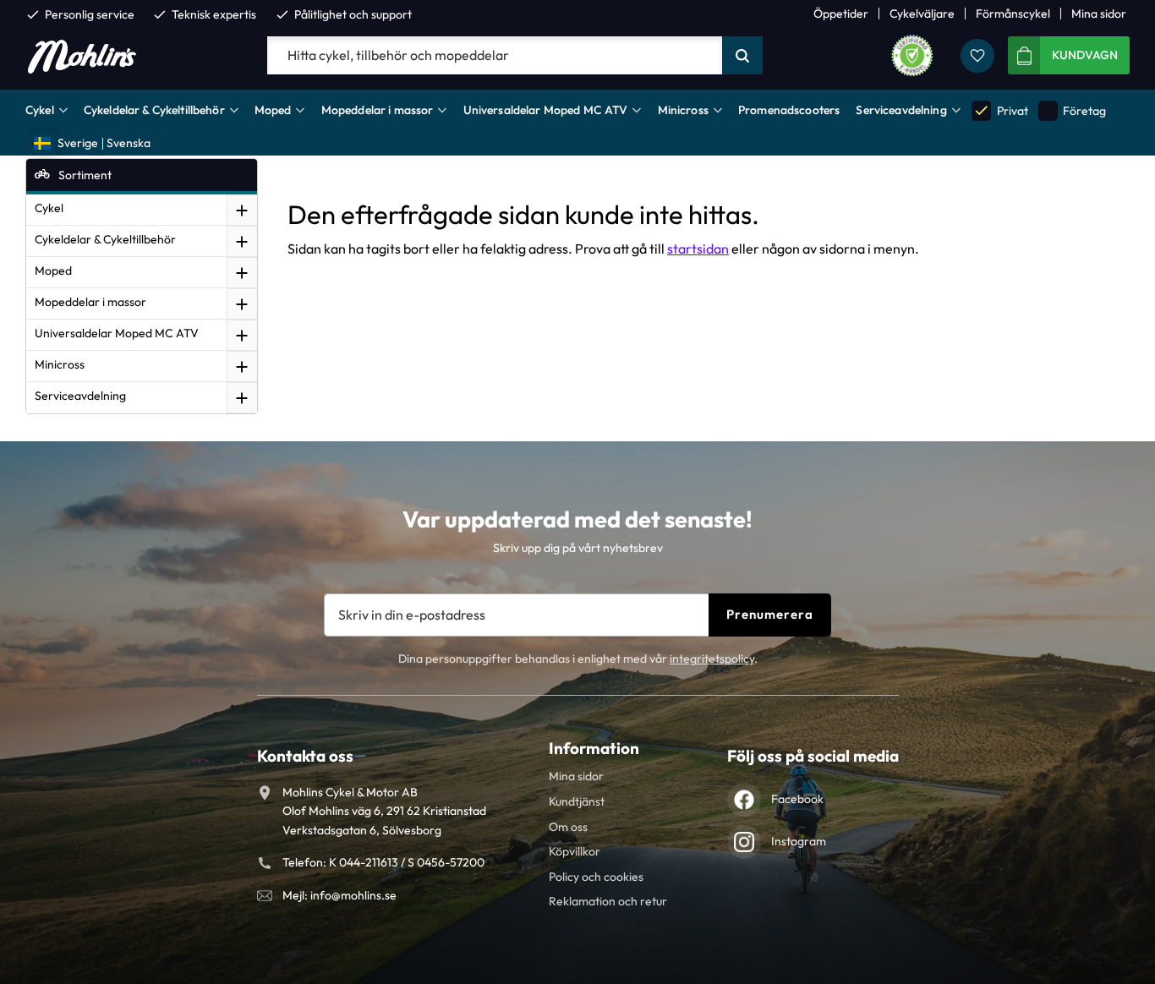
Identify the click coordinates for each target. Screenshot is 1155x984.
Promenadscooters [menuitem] (789, 110)
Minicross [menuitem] (683, 110)
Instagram (798, 841)
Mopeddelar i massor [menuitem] (377, 110)
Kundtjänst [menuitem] (577, 801)
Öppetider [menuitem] (840, 13)
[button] (977, 56)
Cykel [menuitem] (39, 110)
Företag (1073, 110)
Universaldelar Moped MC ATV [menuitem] (545, 110)
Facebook (797, 798)
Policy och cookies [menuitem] (596, 876)
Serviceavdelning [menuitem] (901, 110)
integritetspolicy (712, 658)
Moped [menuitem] (273, 110)
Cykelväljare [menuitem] (922, 13)
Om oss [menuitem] (568, 826)
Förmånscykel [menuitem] (1013, 13)
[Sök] (742, 55)
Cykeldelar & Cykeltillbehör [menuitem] (154, 110)
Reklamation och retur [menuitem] (608, 901)
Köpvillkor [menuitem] (574, 851)
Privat (1000, 110)
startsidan (698, 248)
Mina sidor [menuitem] (1098, 13)
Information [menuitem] (594, 748)
